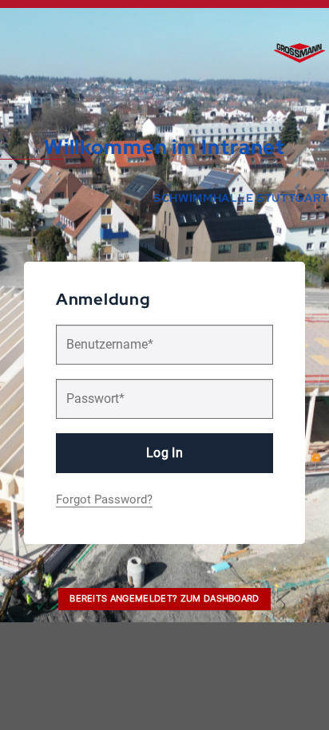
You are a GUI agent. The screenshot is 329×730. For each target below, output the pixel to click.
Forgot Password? (104, 499)
